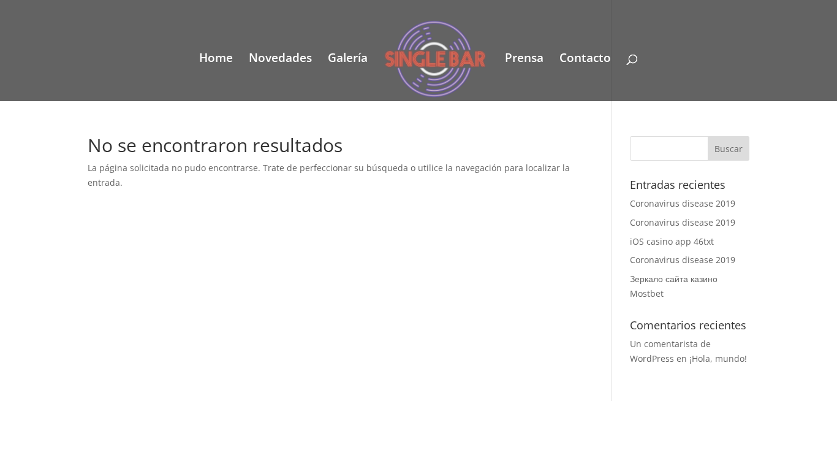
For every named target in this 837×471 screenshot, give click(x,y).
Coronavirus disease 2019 (682, 203)
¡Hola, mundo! (718, 358)
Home (216, 59)
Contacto (585, 59)
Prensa (524, 59)
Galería (348, 59)
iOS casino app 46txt (672, 241)
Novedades (280, 59)
